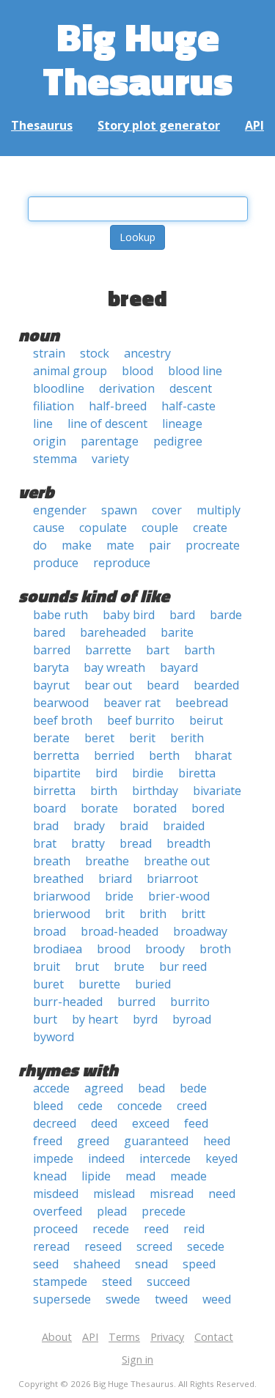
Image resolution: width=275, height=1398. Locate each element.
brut (87, 966)
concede (139, 1106)
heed (216, 1141)
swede (123, 1299)
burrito (190, 1002)
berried (114, 755)
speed (199, 1264)
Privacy (167, 1337)
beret (99, 738)
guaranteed (156, 1141)
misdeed (55, 1194)
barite (177, 632)
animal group (70, 371)
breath (51, 861)
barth (199, 650)
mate (120, 545)
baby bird (129, 615)
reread (51, 1246)
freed (47, 1141)
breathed (58, 878)
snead (151, 1264)
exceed (150, 1123)
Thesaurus (42, 125)
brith (152, 914)
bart (157, 650)
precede (164, 1211)
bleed (48, 1106)
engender (60, 510)
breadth (188, 843)
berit (142, 738)
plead (112, 1211)
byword (53, 1037)
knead (50, 1176)
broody (165, 949)
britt (193, 914)
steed (117, 1281)
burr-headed (68, 1002)
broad (49, 931)
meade (188, 1176)
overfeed (57, 1211)
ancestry (147, 353)
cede (90, 1106)
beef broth (62, 720)
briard (115, 878)
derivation (127, 388)
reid (194, 1229)
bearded (216, 685)
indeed (106, 1158)
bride (119, 896)
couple (160, 527)
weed (216, 1299)
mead (140, 1176)
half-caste (188, 406)
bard (182, 615)
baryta (51, 667)
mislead (114, 1194)
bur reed (183, 966)
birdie (148, 773)
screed (154, 1246)
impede (53, 1158)
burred (136, 1002)
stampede (60, 1281)
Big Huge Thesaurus (137, 58)
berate (51, 738)
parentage (110, 441)
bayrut (51, 685)
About (57, 1337)
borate (99, 808)
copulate (103, 527)
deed (104, 1123)
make (77, 545)
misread (172, 1194)
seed (46, 1264)
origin (49, 441)
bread (136, 843)
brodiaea (57, 949)
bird (106, 773)
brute (129, 966)
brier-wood (179, 896)
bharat (213, 755)
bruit (46, 966)
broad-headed (119, 931)
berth (164, 755)
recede (110, 1229)
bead (151, 1088)
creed (192, 1106)
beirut (206, 720)
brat (44, 843)
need (221, 1194)
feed (196, 1123)
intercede (165, 1158)
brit (115, 914)
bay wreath (114, 667)
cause (49, 527)
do (40, 545)
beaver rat (132, 703)
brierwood (61, 914)
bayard (179, 667)
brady (89, 826)
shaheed (96, 1264)
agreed (103, 1088)
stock (94, 353)
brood (114, 949)
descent (190, 388)
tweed (171, 1299)
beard (163, 685)
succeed (168, 1281)
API (254, 125)
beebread (201, 703)
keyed (221, 1158)
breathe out (177, 861)
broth (215, 949)
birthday (155, 791)
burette (99, 984)
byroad (191, 1019)
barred (51, 650)
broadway (200, 931)
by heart (95, 1019)
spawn (119, 510)
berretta (56, 755)
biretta (197, 773)
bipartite (57, 773)
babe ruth (60, 615)
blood (137, 371)
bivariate (217, 791)
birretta (54, 791)
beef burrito (141, 720)
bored (207, 808)
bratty (88, 843)
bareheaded (113, 632)
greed (93, 1141)
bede (193, 1088)
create (210, 527)
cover (167, 510)
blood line (195, 371)
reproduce (121, 563)
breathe (107, 861)
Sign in (137, 1359)
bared (49, 632)
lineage (182, 423)
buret (48, 984)
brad (46, 826)
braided (184, 826)
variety (110, 459)
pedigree (177, 441)
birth (103, 791)
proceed (55, 1229)
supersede (62, 1299)
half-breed (118, 406)
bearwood (61, 703)
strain (49, 353)
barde (226, 615)
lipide (96, 1176)
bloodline (58, 388)
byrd (145, 1019)
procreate (213, 545)
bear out (108, 685)
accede (51, 1088)
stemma (55, 459)
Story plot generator (159, 125)
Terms (124, 1337)
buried (153, 984)
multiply (219, 510)
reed (156, 1229)
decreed (54, 1123)
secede (205, 1246)
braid (134, 826)
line (43, 423)
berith (187, 738)
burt (45, 1019)
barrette (108, 650)
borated (155, 808)
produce (55, 563)
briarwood (61, 896)
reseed (103, 1246)
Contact (213, 1337)
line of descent (107, 423)
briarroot (172, 878)
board (49, 808)
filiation (53, 406)
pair (160, 545)
